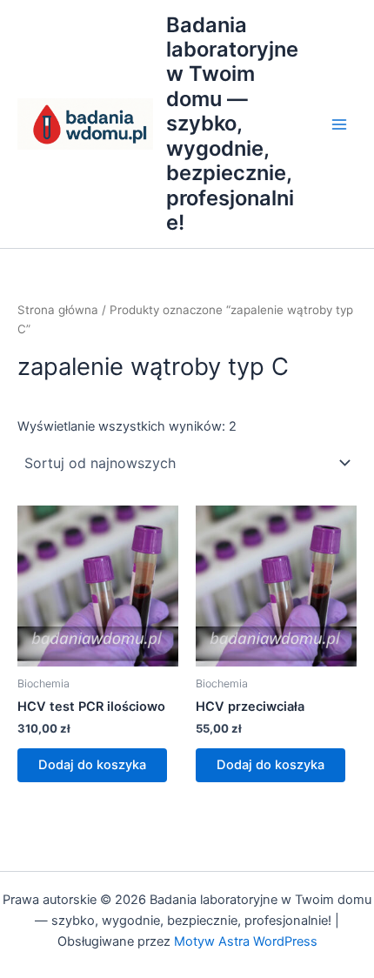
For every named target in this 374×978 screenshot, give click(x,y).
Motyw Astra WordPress (245, 941)
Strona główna (57, 310)
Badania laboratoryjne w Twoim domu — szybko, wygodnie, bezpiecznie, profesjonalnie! (232, 124)
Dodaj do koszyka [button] (92, 765)
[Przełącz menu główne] (339, 123)
